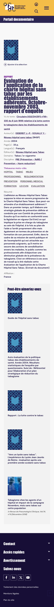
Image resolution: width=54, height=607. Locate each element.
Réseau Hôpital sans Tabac (30, 152)
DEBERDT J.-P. (23, 133)
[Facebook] (6, 577)
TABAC (19, 171)
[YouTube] (28, 577)
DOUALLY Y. (38, 133)
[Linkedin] (13, 577)
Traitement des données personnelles (20, 587)
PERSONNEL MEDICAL (31, 181)
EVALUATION (38, 186)
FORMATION (10, 186)
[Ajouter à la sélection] (5, 64)
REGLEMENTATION (33, 176)
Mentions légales (11, 593)
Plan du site (8, 600)
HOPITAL (8, 171)
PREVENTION (10, 181)
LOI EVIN (23, 186)
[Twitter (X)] (21, 577)
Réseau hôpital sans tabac (18, 137)
